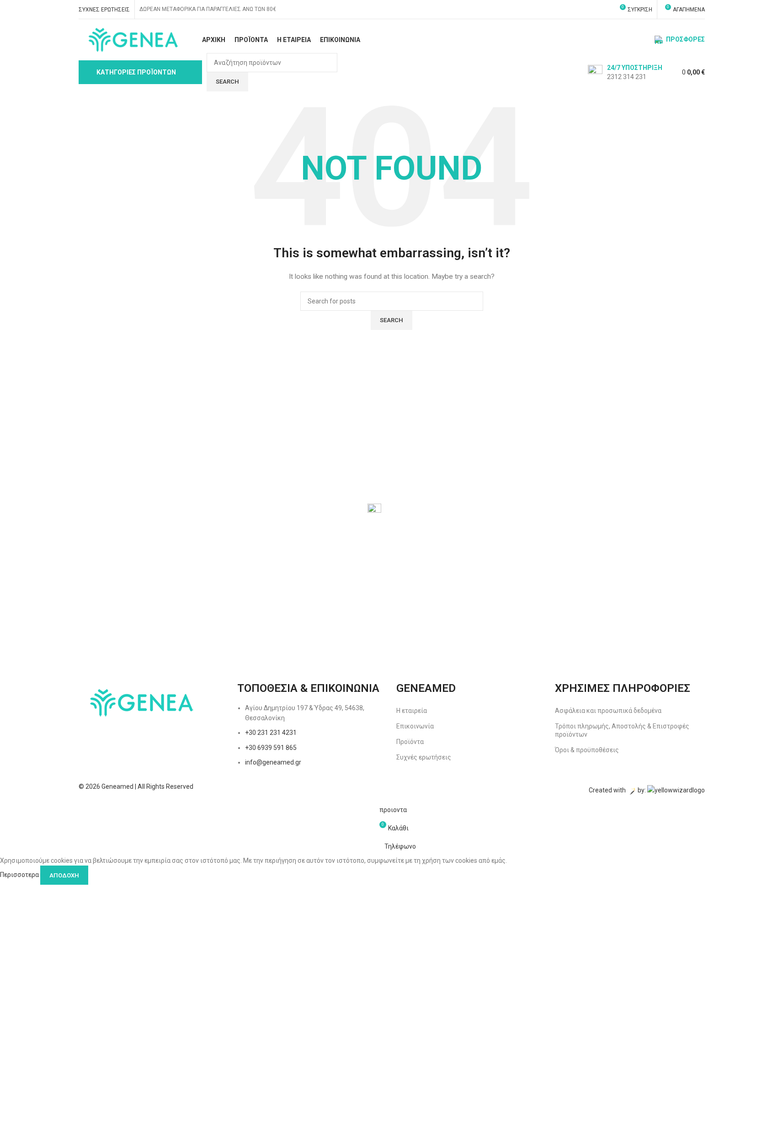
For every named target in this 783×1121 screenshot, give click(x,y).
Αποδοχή (64, 875)
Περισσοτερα (20, 874)
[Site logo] (132, 39)
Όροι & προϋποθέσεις (587, 750)
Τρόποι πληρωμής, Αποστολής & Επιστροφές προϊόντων (622, 730)
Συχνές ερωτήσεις (423, 757)
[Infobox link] (625, 72)
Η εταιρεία (411, 710)
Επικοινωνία (415, 726)
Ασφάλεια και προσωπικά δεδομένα (608, 710)
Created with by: (618, 790)
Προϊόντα (410, 741)
